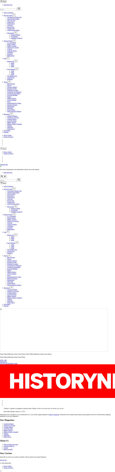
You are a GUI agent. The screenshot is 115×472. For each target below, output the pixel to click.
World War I (10, 22)
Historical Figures (12, 105)
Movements (10, 33)
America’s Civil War (13, 117)
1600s (12, 72)
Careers (6, 448)
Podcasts (6, 132)
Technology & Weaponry (14, 92)
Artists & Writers (12, 51)
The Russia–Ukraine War (14, 17)
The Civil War (11, 20)
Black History (11, 84)
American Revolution (13, 19)
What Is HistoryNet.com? (11, 444)
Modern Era (10, 61)
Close (4, 1)
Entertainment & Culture (14, 103)
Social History (11, 110)
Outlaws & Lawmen (13, 47)
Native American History (14, 111)
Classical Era (11, 77)
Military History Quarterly (14, 124)
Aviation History (12, 119)
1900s (12, 65)
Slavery (9, 85)
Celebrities (10, 52)
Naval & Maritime (12, 95)
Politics (9, 97)
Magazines (7, 114)
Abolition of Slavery (16, 38)
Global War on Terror (13, 30)
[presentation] (14, 15)
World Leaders (11, 44)
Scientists (9, 54)
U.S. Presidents (11, 42)
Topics (5, 82)
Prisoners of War (12, 88)
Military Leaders (12, 46)
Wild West (10, 108)
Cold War (10, 25)
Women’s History (12, 87)
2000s (12, 63)
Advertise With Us (9, 446)
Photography (10, 106)
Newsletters (7, 130)
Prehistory (10, 79)
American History (12, 116)
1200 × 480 (3, 360)
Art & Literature (11, 100)
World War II (11, 24)
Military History (11, 98)
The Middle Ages (12, 76)
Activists (9, 49)
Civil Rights (14, 36)
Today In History (8, 12)
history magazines (54, 414)
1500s (12, 74)
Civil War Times (11, 121)
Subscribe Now (8, 5)
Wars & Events (8, 15)
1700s (12, 71)
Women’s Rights (15, 35)
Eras (5, 58)
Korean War (10, 27)
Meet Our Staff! (8, 449)
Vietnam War (11, 28)
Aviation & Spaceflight (13, 93)
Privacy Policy (8, 135)
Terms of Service (8, 137)
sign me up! (3, 460)
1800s (12, 66)
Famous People (8, 41)
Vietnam (9, 126)
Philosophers (10, 55)
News (9, 101)
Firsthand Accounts (12, 90)
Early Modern (11, 69)
